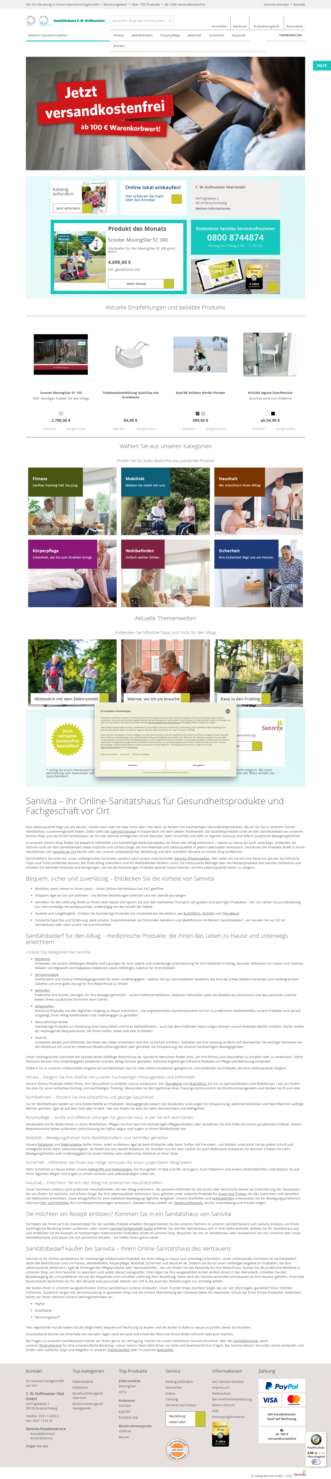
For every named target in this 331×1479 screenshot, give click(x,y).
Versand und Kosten (181, 1405)
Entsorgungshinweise (228, 1417)
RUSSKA (208, 913)
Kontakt (299, 4)
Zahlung (172, 1399)
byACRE (124, 1411)
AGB (215, 1411)
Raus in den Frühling (240, 699)
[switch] (316, 1462)
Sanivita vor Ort (64, 852)
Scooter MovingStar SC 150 (61, 393)
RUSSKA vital (128, 1417)
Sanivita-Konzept (123, 831)
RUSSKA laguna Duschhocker (270, 393)
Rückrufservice (50, 1345)
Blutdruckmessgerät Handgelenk (88, 1406)
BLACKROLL (192, 913)
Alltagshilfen (44, 1006)
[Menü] (323, 1434)
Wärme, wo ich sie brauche (153, 699)
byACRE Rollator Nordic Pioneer (200, 393)
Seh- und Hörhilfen (54, 1203)
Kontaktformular (246, 1341)
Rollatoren (42, 959)
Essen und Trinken (232, 1194)
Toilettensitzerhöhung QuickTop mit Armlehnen (131, 395)
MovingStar (127, 1386)
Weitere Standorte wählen (48, 35)
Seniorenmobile (47, 974)
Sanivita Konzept (276, 4)
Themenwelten (290, 35)
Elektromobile (71, 1144)
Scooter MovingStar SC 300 (138, 240)
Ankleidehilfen (223, 1198)
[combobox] (141, 20)
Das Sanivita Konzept (228, 1381)
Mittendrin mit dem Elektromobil (66, 699)
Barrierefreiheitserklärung (232, 1399)
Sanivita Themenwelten (192, 858)
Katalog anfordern (179, 1381)
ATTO (123, 1392)
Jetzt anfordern (68, 208)
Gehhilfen (42, 990)
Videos (170, 1393)
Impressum (220, 1387)
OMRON (125, 1431)
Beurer (124, 1437)
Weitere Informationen (213, 208)
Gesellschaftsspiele (188, 1203)
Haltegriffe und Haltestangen (110, 1169)
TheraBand (230, 913)
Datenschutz (221, 1393)
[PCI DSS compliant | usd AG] (177, 1450)
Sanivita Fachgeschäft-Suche (131, 1228)
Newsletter (165, 1350)
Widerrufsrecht (223, 1405)
